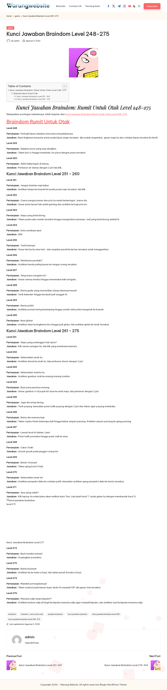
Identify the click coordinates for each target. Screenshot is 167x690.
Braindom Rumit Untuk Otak (26, 93)
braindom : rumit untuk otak (32, 614)
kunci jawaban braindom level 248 (106, 614)
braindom (12, 614)
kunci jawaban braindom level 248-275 (24, 619)
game (10, 28)
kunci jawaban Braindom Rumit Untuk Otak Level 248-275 (96, 114)
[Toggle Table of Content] (63, 86)
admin (29, 637)
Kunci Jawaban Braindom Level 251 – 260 (33, 96)
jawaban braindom (55, 614)
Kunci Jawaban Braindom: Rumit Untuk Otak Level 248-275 (38, 90)
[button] (152, 6)
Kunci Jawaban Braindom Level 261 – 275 (34, 99)
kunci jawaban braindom (77, 614)
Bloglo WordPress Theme (113, 684)
